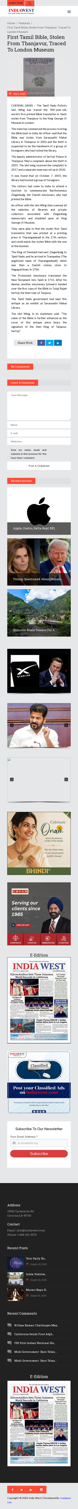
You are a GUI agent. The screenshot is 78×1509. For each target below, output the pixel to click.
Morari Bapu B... (37, 1290)
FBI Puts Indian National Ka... (35, 1343)
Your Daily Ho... (36, 1258)
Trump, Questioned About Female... (38, 579)
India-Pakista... (36, 1274)
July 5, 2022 (18, 93)
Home (11, 23)
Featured (24, 23)
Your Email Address (24, 1137)
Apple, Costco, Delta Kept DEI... (35, 528)
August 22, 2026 (38, 1264)
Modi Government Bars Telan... (35, 1352)
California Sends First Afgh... (34, 1334)
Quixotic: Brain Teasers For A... (35, 630)
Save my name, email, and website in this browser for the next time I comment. (28, 453)
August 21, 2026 (38, 1295)
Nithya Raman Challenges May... (36, 1325)
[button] (39, 671)
